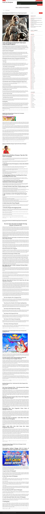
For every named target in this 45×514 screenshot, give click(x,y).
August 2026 (32, 36)
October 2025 (33, 49)
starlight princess (18, 366)
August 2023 (32, 82)
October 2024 (33, 64)
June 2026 (32, 39)
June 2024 (32, 69)
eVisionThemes (14, 512)
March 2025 (32, 58)
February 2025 (33, 59)
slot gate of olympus (18, 226)
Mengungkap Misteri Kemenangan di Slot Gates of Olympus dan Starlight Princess (14, 331)
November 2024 (33, 63)
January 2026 (32, 45)
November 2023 (33, 78)
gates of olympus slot (17, 440)
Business (32, 94)
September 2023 (33, 81)
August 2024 (32, 67)
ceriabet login (25, 420)
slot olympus (6, 441)
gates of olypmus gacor (23, 440)
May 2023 (32, 86)
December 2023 (33, 77)
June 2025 (32, 54)
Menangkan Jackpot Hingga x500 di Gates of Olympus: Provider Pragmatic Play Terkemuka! (14, 444)
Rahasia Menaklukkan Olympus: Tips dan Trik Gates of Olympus (14, 143)
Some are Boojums (7, 2)
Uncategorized (6, 440)
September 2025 (33, 50)
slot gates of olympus (9, 380)
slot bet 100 (32, 103)
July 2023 (32, 83)
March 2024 (32, 73)
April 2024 (32, 72)
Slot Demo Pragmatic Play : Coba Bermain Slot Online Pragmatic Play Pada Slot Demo (15, 384)
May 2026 (32, 40)
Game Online (32, 98)
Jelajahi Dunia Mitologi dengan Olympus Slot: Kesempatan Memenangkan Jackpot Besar (13, 114)
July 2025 (32, 53)
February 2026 (33, 44)
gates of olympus (25, 49)
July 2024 (32, 68)
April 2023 (32, 87)
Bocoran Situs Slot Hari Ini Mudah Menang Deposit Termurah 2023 (14, 220)
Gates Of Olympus (33, 99)
